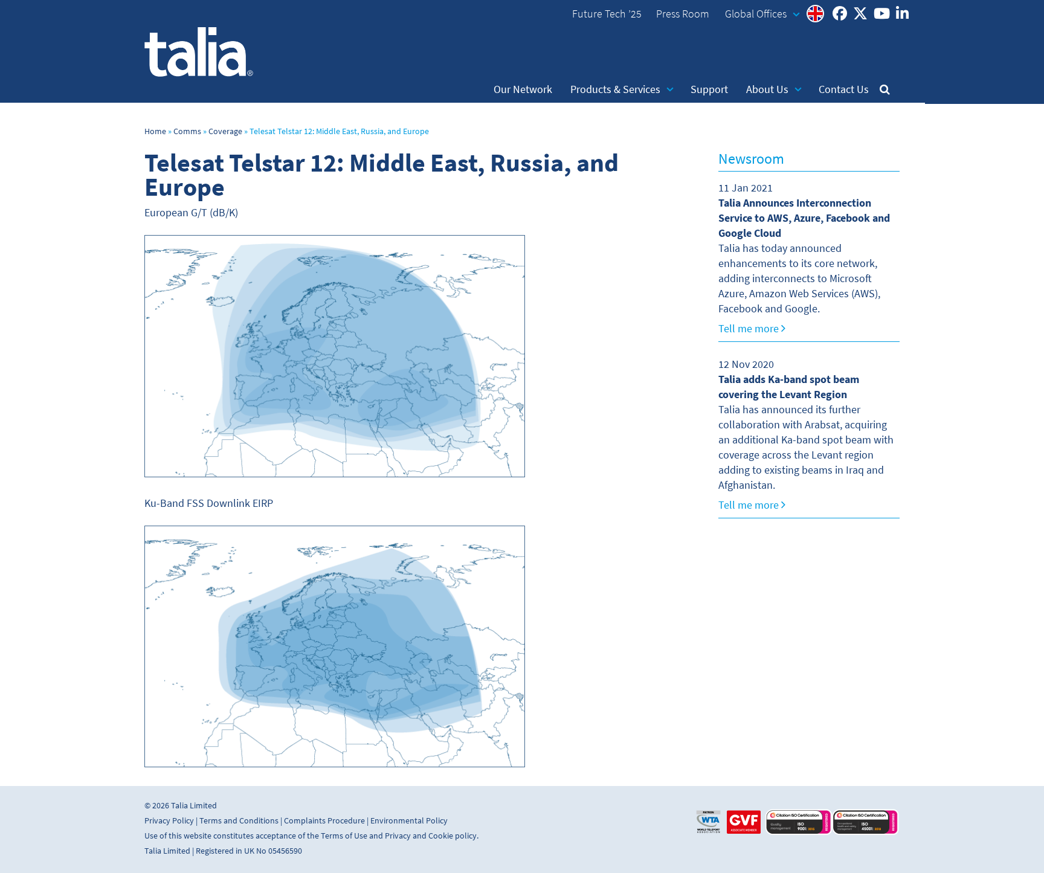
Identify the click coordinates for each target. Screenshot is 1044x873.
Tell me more (749, 328)
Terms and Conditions (239, 820)
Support (709, 89)
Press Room (682, 14)
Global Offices (756, 14)
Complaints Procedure (324, 820)
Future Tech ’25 (607, 14)
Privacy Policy (169, 820)
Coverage (225, 131)
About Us (767, 89)
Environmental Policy (409, 820)
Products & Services (615, 89)
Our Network (523, 89)
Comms (187, 131)
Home (155, 131)
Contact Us (844, 89)
